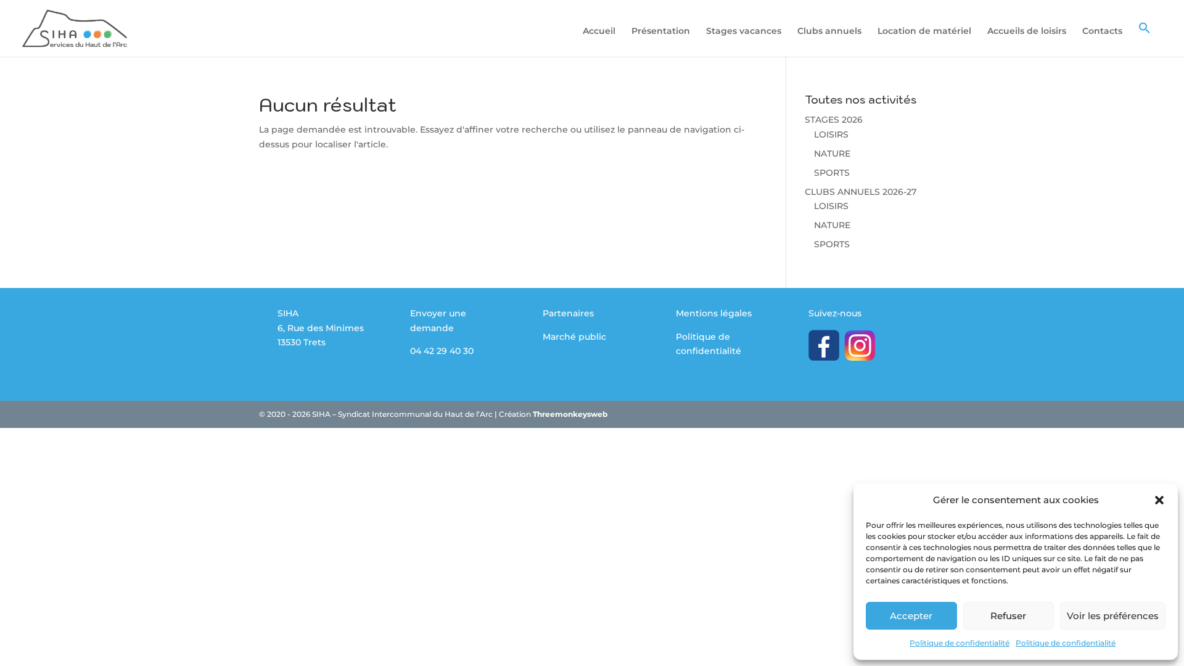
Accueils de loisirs (1026, 31)
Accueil (599, 31)
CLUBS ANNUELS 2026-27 (860, 191)
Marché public (574, 336)
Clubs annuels (829, 31)
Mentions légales (714, 313)
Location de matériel (924, 31)
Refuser (1008, 616)
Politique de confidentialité (959, 643)
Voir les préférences (1113, 616)
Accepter (911, 616)
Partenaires (568, 313)
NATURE (832, 153)
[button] (1159, 500)
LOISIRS (831, 134)
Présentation (660, 31)
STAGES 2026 (834, 119)
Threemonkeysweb (570, 414)
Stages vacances (743, 31)
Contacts (1102, 31)
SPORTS (832, 172)
